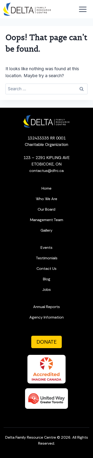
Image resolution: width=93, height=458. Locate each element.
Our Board (46, 209)
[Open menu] (83, 9)
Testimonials (46, 258)
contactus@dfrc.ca (46, 170)
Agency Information (46, 317)
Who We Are (46, 198)
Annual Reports (46, 306)
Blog (46, 279)
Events (46, 247)
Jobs (46, 289)
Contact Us (46, 268)
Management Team (46, 219)
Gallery (46, 230)
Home (46, 188)
